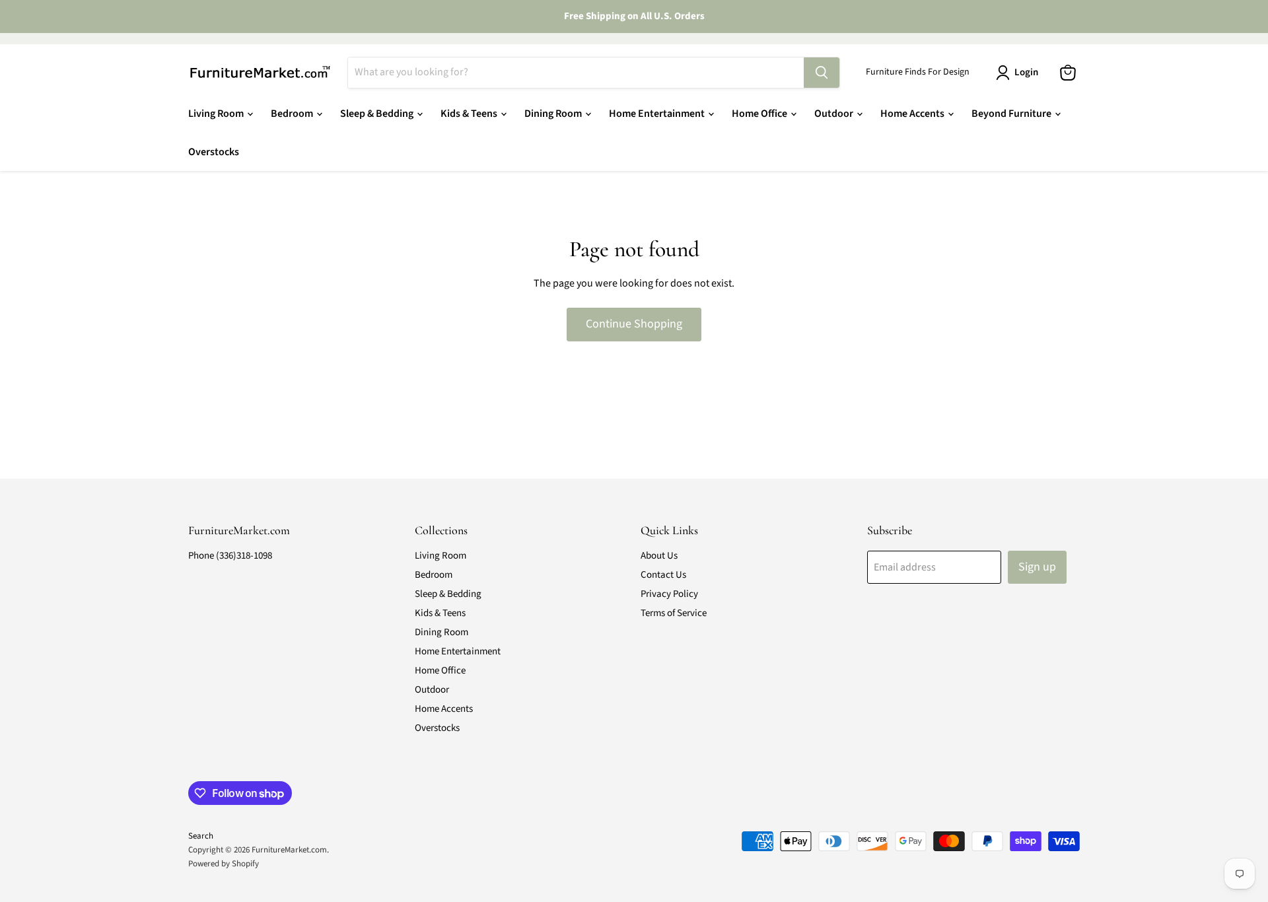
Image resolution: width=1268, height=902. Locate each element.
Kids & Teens (469, 113)
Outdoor (834, 113)
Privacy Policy (669, 594)
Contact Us (663, 575)
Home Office (760, 113)
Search (200, 836)
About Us (659, 556)
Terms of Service (674, 613)
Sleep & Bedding (377, 113)
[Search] (821, 72)
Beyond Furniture (1012, 113)
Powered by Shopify (223, 864)
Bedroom (293, 113)
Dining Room (554, 113)
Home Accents (913, 113)
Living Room (217, 113)
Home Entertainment (658, 113)
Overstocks (213, 152)
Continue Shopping (634, 324)
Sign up (1037, 567)
